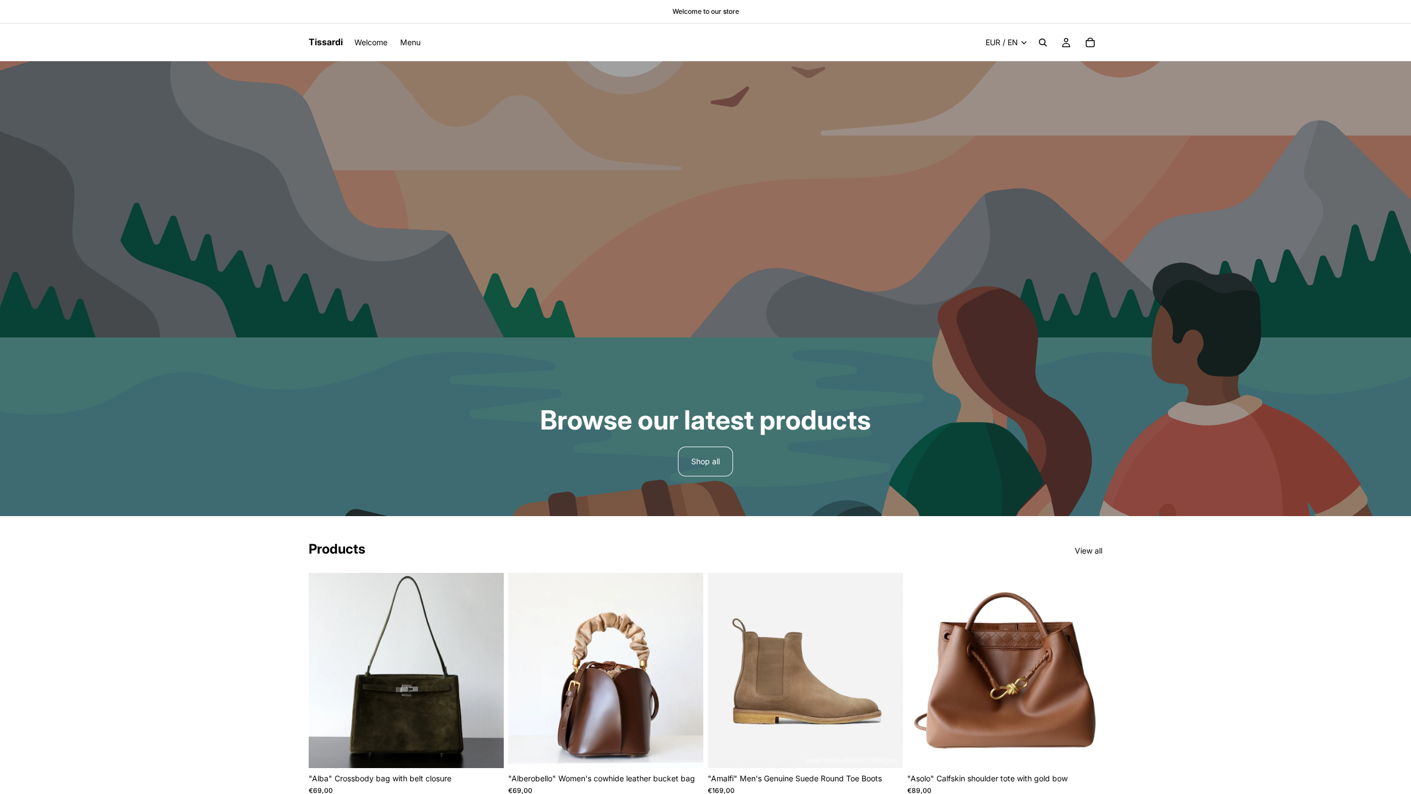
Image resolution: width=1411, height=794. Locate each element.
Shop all (705, 461)
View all (1088, 550)
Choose (496, 750)
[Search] (1043, 42)
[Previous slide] (325, 670)
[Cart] (1090, 42)
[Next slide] (487, 670)
